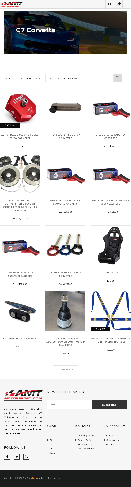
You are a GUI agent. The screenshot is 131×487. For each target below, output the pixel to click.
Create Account (114, 440)
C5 (50, 435)
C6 (50, 440)
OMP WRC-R (110, 272)
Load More (65, 369)
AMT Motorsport (32, 478)
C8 (50, 448)
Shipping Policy (86, 435)
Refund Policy (85, 440)
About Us (111, 444)
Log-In (109, 435)
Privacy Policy (85, 444)
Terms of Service (86, 448)
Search (52, 452)
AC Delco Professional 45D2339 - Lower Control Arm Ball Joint (65, 341)
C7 (50, 444)
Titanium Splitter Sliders (20, 338)
